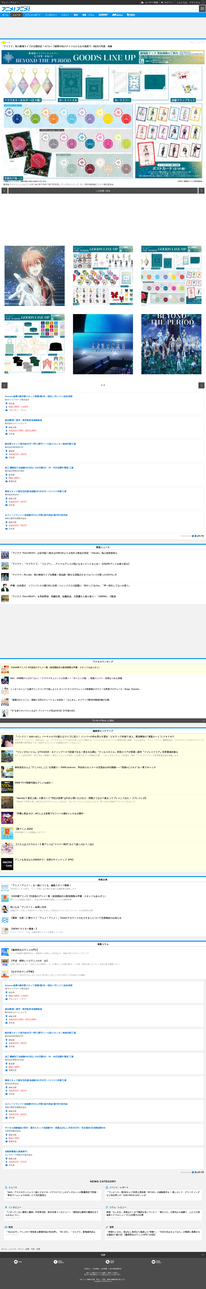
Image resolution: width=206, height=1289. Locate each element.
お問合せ (87, 1269)
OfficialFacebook (60, 1261)
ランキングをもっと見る (103, 721)
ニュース (17, 15)
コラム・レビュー (117, 1207)
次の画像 (201, 191)
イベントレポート (33, 15)
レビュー (65, 15)
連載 (111, 1227)
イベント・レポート (118, 1187)
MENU (202, 8)
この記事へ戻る (103, 191)
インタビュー (51, 15)
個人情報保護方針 (116, 1269)
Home (20, 1261)
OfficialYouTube (158, 1261)
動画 (76, 15)
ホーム (5, 15)
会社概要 (104, 1269)
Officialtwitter (112, 1261)
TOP (103, 1254)
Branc (131, 14)
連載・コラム (88, 15)
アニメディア (103, 14)
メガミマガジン (117, 14)
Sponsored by (186, 536)
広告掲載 (96, 1269)
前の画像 (5, 191)
